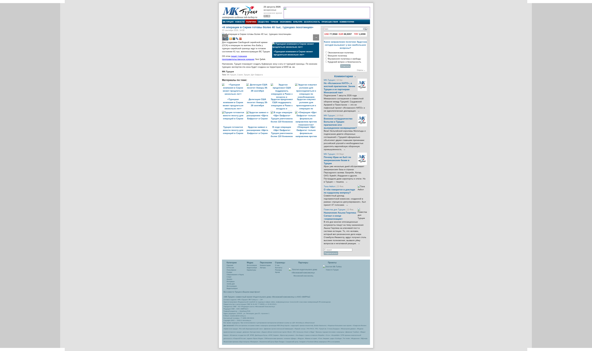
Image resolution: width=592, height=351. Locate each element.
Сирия (240, 75)
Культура (297, 22)
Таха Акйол (329, 186)
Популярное (231, 270)
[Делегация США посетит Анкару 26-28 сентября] (258, 85)
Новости (240, 22)
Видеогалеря (252, 268)
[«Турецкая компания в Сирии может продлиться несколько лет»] (234, 85)
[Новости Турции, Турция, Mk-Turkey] (332, 266)
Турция (247, 75)
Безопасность (312, 22)
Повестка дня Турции (335, 209)
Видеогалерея (232, 288)
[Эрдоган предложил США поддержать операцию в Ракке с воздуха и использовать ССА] (283, 85)
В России (230, 268)
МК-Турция (228, 22)
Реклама (278, 270)
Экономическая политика (341, 52)
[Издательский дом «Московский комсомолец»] (303, 269)
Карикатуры (251, 270)
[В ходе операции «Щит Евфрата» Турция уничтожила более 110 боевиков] (283, 112)
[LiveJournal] (237, 39)
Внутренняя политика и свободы (344, 59)
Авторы (263, 268)
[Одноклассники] (230, 39)
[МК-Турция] (241, 11)
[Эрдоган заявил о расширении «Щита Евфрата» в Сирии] (258, 112)
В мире (229, 272)
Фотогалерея (232, 286)
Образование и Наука (235, 274)
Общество (263, 22)
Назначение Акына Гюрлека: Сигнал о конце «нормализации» (340, 215)
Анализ (229, 279)
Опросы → (361, 70)
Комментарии (347, 22)
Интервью (230, 281)
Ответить (345, 66)
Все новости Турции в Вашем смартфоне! (242, 292)
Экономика (286, 22)
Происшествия (330, 22)
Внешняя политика (337, 56)
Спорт (229, 277)
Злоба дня (231, 284)
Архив (277, 272)
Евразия (230, 265)
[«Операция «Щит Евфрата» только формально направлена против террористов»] (307, 112)
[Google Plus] (240, 39)
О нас (277, 265)
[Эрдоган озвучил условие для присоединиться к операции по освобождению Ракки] (307, 85)
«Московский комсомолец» (283, 297)
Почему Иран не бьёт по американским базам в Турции (337, 160)
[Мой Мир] (234, 39)
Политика (251, 22)
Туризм (274, 22)
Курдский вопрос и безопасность (344, 62)
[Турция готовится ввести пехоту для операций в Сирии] (234, 112)
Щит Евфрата (257, 75)
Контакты (278, 268)
